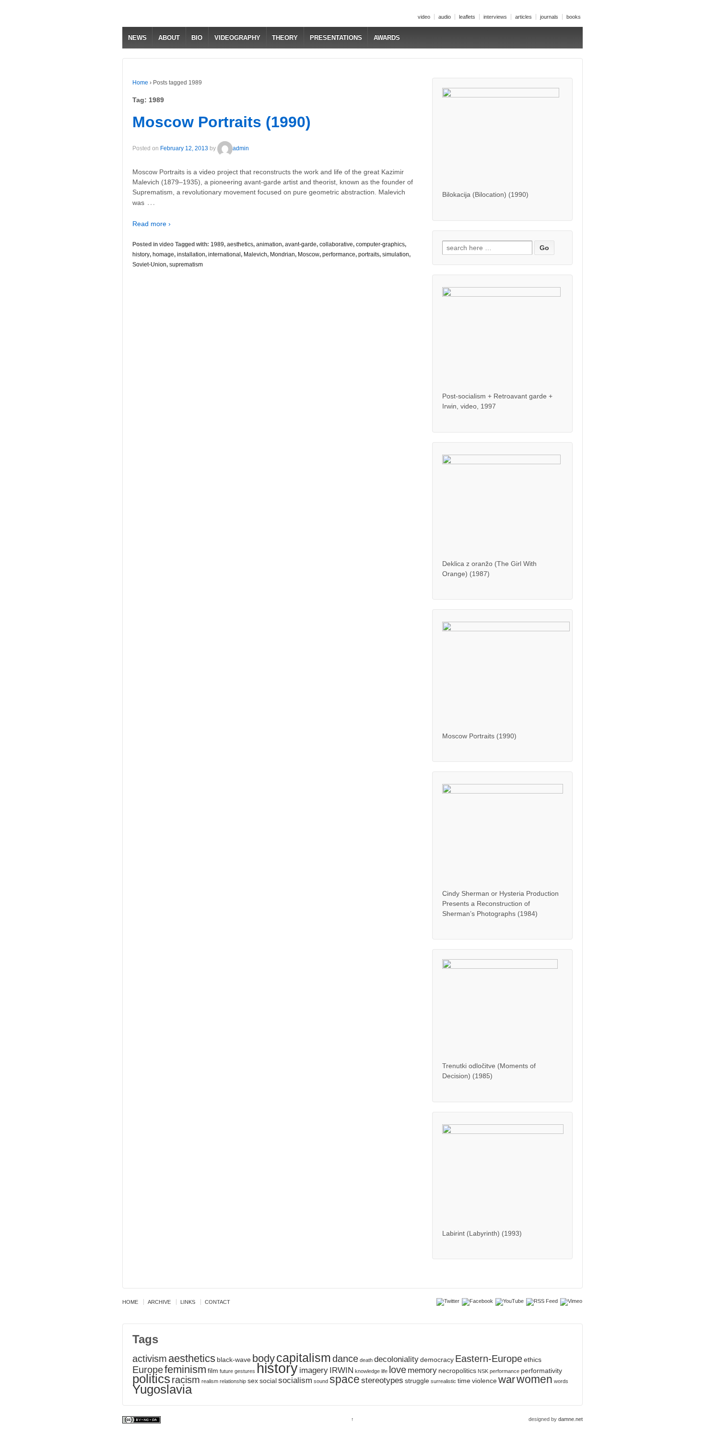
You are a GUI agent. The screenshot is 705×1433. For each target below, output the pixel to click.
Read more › (151, 224)
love (397, 1369)
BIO (196, 37)
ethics (532, 1359)
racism (186, 1379)
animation (269, 244)
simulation (395, 254)
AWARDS (387, 37)
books (573, 17)
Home (140, 82)
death (366, 1360)
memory (422, 1370)
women (534, 1379)
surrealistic (443, 1381)
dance (345, 1358)
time (464, 1381)
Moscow (308, 254)
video (424, 17)
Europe (147, 1369)
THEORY (285, 37)
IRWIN (341, 1370)
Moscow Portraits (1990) (221, 122)
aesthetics (240, 244)
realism (209, 1381)
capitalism (303, 1357)
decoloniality (396, 1359)
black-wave (234, 1359)
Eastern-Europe (488, 1358)
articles (523, 17)
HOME (130, 1302)
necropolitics (457, 1370)
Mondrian (282, 254)
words (561, 1381)
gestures (245, 1371)
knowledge (367, 1371)
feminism (185, 1369)
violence (484, 1381)
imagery (313, 1370)
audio (444, 17)
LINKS (187, 1302)
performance (338, 254)
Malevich (255, 254)
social (268, 1381)
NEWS (137, 37)
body (263, 1358)
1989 (217, 244)
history (141, 254)
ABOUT (169, 37)
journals (549, 17)
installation (191, 254)
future (226, 1371)
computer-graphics (380, 244)
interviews (495, 17)
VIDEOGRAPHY (237, 37)
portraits (368, 254)
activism (149, 1358)
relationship (233, 1381)
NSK (483, 1371)
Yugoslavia (162, 1389)
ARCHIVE (159, 1302)
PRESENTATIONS (336, 37)
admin (241, 148)
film (213, 1370)
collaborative (336, 244)
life (384, 1371)
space (344, 1379)
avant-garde (301, 244)
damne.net (570, 1419)
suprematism (186, 264)
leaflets (467, 17)
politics (151, 1379)
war (506, 1379)
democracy (437, 1359)
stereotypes (382, 1380)
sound (321, 1381)
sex (252, 1381)
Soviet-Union (149, 264)
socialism (295, 1380)
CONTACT (217, 1302)
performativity (541, 1370)
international (224, 254)
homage (163, 254)
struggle (417, 1381)
